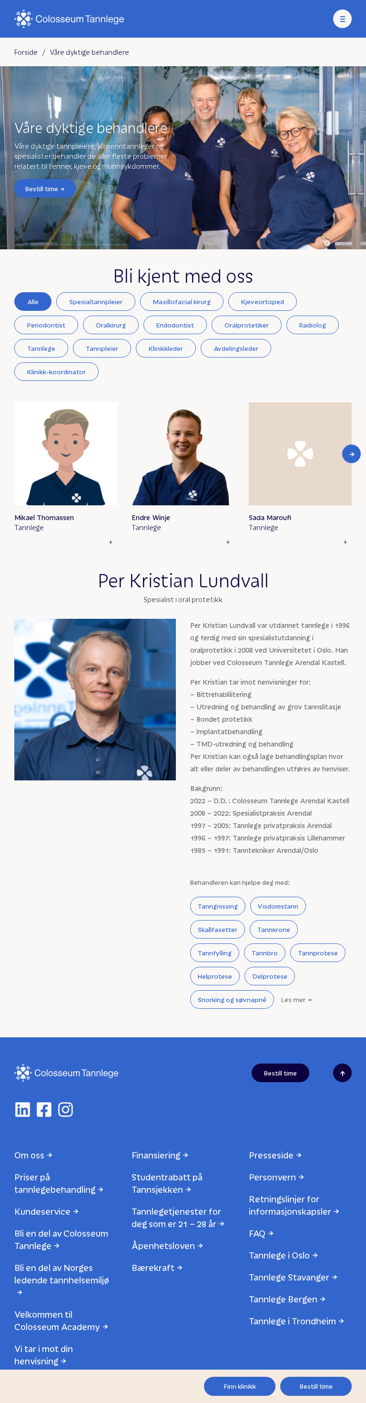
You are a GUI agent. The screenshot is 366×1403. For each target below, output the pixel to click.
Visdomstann (278, 906)
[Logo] (69, 19)
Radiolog (312, 325)
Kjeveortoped (262, 301)
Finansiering (156, 1154)
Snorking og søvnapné (232, 999)
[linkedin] (22, 1109)
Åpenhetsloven (163, 1245)
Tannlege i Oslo (279, 1254)
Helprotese (215, 976)
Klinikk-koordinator (56, 372)
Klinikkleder (166, 348)
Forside (26, 52)
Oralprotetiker (246, 325)
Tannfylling (215, 953)
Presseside (271, 1154)
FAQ (257, 1233)
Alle (33, 301)
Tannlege (41, 348)
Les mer (293, 999)
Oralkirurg (111, 325)
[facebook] (44, 1109)
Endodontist (175, 325)
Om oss (29, 1154)
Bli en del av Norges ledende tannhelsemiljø (61, 1273)
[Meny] (342, 19)
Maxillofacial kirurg (182, 301)
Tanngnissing (218, 906)
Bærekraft (153, 1267)
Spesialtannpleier (95, 301)
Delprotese (269, 976)
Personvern (272, 1176)
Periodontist (46, 325)
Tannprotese (318, 953)
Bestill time (41, 188)
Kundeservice (42, 1211)
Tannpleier (102, 348)
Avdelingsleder (236, 348)
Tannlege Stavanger (289, 1276)
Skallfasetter (217, 929)
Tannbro (265, 953)
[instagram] (65, 1109)
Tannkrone (273, 929)
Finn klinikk (240, 1386)
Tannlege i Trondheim (292, 1320)
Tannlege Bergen (283, 1298)
